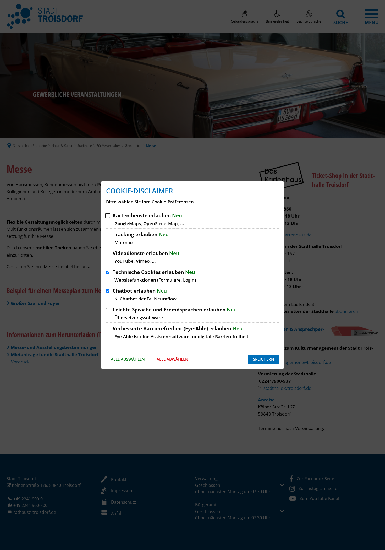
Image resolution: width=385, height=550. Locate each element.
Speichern (263, 359)
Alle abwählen (172, 359)
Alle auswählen (128, 359)
